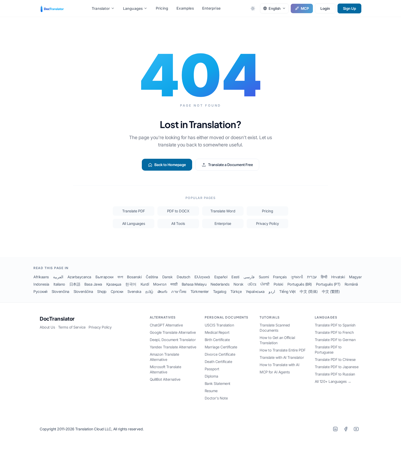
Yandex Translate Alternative (173, 347)
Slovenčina (60, 291)
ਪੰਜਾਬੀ (264, 284)
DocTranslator (57, 319)
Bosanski (134, 277)
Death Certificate (218, 361)
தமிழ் (149, 291)
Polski (278, 284)
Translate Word (222, 211)
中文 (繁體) (331, 291)
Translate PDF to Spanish (335, 325)
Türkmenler (199, 291)
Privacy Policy (267, 223)
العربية (58, 277)
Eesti (235, 277)
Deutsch (183, 277)
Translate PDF (133, 211)
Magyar (355, 277)
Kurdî (145, 284)
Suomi (264, 277)
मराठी (174, 284)
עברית (312, 277)
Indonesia (41, 284)
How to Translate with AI (279, 365)
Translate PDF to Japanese (337, 367)
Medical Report (217, 332)
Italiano (59, 284)
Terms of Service (72, 327)
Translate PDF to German (335, 340)
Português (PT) (328, 284)
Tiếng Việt (287, 291)
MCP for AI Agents (275, 372)
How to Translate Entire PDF (283, 350)
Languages (133, 8)
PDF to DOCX (178, 211)
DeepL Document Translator (173, 340)
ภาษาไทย (178, 291)
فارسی (249, 277)
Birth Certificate (217, 340)
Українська (255, 291)
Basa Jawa (93, 284)
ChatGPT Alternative (166, 325)
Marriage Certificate (221, 347)
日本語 (74, 284)
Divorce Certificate (220, 354)
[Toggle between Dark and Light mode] (252, 8)
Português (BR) (299, 284)
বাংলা (120, 277)
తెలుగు (162, 291)
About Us (47, 327)
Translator (101, 8)
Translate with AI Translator (282, 357)
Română (351, 284)
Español (220, 277)
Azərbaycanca (79, 277)
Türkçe (236, 291)
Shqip (102, 291)
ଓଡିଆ (252, 284)
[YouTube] (356, 429)
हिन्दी (324, 277)
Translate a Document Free (230, 165)
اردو (272, 291)
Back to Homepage (170, 165)
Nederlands (220, 284)
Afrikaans (41, 277)
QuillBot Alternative (165, 379)
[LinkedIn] (335, 429)
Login (325, 8)
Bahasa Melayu (194, 284)
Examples (185, 8)
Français (280, 277)
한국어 (130, 284)
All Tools (178, 223)
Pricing (162, 8)
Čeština (152, 277)
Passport (212, 369)
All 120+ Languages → (333, 381)
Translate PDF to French (334, 332)
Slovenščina (83, 291)
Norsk (238, 284)
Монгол (159, 284)
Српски (117, 291)
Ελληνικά (202, 277)
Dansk (167, 277)
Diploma (211, 376)
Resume (211, 391)
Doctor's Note (216, 398)
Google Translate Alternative (173, 332)
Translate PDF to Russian (335, 374)
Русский (40, 291)
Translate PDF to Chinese (335, 359)
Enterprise (211, 8)
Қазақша (113, 284)
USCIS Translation (219, 325)
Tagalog (219, 291)
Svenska (134, 291)
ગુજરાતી (297, 277)
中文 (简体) (309, 291)
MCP (305, 8)
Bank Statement (217, 383)
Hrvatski (338, 277)
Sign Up (349, 8)
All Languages (133, 223)
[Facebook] (345, 429)
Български (104, 277)
